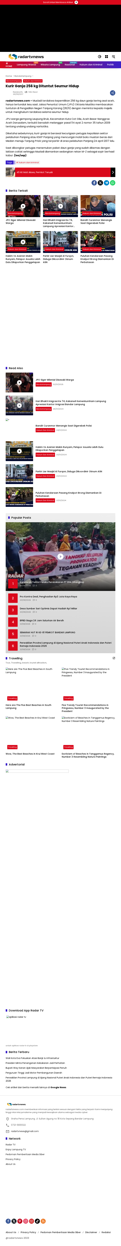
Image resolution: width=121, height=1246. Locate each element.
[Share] (112, 93)
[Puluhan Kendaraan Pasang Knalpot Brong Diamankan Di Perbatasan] (98, 242)
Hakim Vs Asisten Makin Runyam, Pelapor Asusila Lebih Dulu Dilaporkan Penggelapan (23, 259)
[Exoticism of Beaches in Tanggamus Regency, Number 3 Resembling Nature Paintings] (88, 733)
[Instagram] (25, 1221)
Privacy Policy (13, 1159)
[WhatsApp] (112, 183)
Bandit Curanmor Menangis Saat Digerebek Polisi (96, 222)
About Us (10, 1164)
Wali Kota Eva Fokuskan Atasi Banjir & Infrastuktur (32, 1058)
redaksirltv (18, 92)
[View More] (113, 658)
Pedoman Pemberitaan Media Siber (25, 1154)
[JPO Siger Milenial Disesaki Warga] (23, 206)
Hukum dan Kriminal (33, 81)
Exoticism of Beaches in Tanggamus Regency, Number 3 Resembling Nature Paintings (88, 755)
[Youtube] (31, 1221)
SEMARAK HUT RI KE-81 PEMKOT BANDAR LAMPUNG (47, 632)
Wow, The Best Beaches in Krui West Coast (30, 753)
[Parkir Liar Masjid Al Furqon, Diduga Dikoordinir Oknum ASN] (60, 242)
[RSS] (43, 1221)
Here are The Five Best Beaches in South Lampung (28, 707)
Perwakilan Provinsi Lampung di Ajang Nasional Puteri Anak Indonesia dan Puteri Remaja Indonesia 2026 (65, 644)
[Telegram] (106, 183)
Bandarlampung (13, 81)
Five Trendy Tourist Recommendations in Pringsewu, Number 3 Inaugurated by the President (85, 708)
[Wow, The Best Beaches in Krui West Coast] (32, 733)
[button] (99, 56)
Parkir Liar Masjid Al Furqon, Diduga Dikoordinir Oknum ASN (58, 259)
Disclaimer (91, 1232)
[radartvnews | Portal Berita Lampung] (26, 56)
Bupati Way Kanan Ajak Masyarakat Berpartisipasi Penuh (36, 1067)
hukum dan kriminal (29, 162)
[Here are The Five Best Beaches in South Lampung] (32, 684)
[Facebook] (94, 183)
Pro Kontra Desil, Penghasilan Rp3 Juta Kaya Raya (48, 596)
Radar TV (10, 1144)
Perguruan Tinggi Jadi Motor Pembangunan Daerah (34, 1072)
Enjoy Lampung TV (16, 1149)
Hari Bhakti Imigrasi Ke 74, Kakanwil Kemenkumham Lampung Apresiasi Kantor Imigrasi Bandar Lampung (58, 223)
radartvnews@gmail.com (25, 1131)
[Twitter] (100, 183)
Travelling (12, 698)
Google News (58, 1087)
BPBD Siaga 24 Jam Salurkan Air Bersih (42, 620)
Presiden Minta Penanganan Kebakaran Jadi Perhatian (35, 1063)
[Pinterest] (19, 1221)
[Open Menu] (106, 56)
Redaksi (106, 1232)
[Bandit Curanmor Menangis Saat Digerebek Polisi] (98, 206)
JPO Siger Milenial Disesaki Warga (20, 222)
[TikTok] (37, 1221)
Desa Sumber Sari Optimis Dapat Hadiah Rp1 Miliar (48, 608)
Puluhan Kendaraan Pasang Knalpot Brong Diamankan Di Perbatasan (97, 259)
